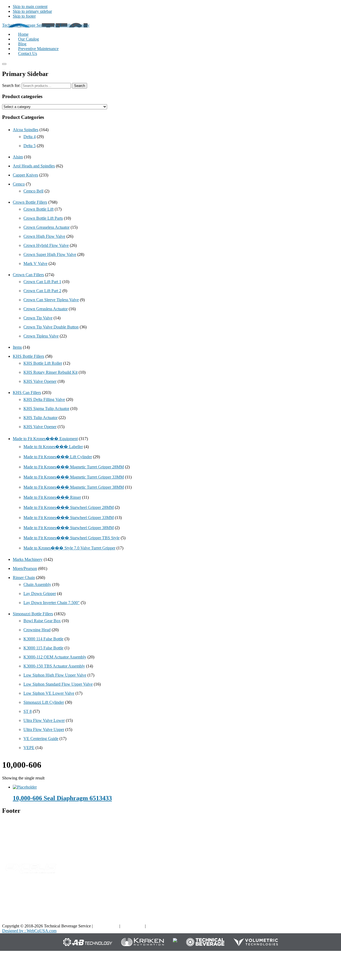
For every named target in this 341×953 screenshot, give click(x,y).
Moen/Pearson (25, 568)
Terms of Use (132, 926)
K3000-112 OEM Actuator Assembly (54, 657)
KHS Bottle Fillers (28, 356)
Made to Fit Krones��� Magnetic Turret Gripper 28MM (73, 467)
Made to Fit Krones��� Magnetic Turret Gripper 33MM (73, 477)
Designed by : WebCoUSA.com (29, 930)
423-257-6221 (25, 845)
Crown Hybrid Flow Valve (46, 245)
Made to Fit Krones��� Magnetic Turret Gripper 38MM (73, 487)
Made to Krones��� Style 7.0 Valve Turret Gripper (69, 548)
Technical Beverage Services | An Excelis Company (46, 25)
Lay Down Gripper (39, 593)
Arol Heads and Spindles (34, 166)
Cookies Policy (159, 926)
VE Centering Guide (40, 738)
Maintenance (253, 911)
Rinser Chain (24, 577)
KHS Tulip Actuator (40, 417)
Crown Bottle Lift (38, 209)
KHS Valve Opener (39, 381)
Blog (247, 894)
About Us (307, 902)
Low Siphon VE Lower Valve (48, 693)
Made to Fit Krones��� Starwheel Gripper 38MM (68, 527)
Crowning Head (37, 630)
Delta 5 (29, 145)
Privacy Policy (106, 926)
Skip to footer (24, 16)
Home (304, 894)
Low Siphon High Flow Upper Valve (54, 675)
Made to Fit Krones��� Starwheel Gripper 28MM (68, 507)
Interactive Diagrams (260, 902)
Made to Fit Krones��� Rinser (52, 497)
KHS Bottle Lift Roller (42, 363)
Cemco (19, 184)
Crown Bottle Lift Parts (43, 218)
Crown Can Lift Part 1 (42, 281)
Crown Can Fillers (28, 274)
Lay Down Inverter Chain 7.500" (51, 602)
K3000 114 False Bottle (43, 639)
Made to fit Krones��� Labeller (53, 446)
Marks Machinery (28, 559)
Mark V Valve (35, 263)
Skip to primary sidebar (32, 11)
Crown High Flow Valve (44, 236)
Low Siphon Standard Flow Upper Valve (58, 684)
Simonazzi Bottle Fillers (33, 614)
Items (17, 347)
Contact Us (308, 911)
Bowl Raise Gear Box (42, 620)
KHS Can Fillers (27, 392)
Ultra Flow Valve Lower (44, 720)
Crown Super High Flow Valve (49, 254)
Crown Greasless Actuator (45, 309)
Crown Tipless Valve (41, 336)
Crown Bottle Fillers (30, 202)
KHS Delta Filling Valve (44, 399)
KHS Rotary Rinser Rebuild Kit (50, 372)
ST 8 (27, 711)
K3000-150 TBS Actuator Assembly (54, 666)
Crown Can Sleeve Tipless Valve (51, 299)
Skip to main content (30, 6)
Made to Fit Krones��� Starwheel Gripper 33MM (68, 517)
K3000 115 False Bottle (43, 648)
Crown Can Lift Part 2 (42, 290)
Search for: (11, 85)
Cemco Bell (33, 191)
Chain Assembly (37, 584)
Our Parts (194, 894)
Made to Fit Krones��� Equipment (45, 438)
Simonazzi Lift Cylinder (43, 702)
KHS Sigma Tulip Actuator (46, 408)
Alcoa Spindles (25, 129)
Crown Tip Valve (37, 318)
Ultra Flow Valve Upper (43, 729)
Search (79, 86)
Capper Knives (25, 175)
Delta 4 (29, 136)
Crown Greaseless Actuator (46, 227)
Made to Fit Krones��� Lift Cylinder (57, 457)
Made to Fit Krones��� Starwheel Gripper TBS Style (71, 538)
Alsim (18, 157)
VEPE (28, 747)
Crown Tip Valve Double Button (51, 327)
